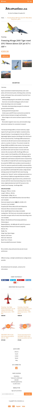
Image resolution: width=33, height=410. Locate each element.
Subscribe (28, 394)
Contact (16, 356)
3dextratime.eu (20, 401)
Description (15, 83)
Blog (16, 360)
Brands (16, 358)
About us (16, 351)
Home (2, 17)
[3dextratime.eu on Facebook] (16, 367)
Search (16, 354)
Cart (30, 1)
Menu (4, 1)
